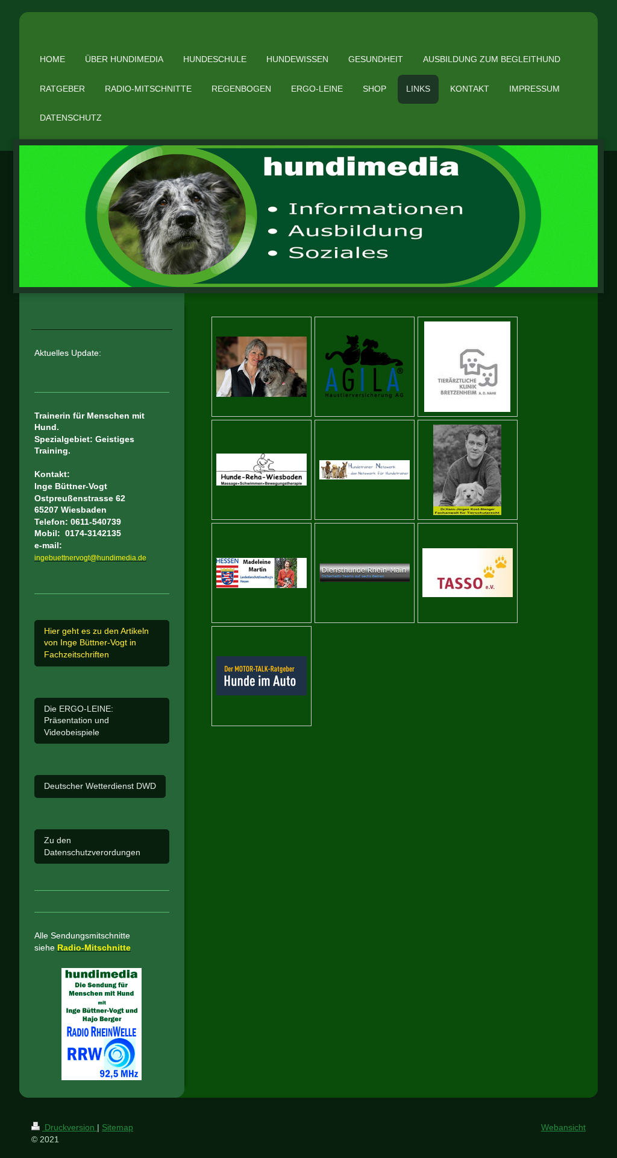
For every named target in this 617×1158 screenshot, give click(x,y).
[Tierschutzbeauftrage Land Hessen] (261, 573)
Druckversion (69, 1127)
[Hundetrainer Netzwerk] (364, 469)
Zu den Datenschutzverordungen (92, 846)
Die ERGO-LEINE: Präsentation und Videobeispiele (78, 720)
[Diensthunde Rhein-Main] (364, 572)
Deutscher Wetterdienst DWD (100, 786)
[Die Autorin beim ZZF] (261, 367)
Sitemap (117, 1127)
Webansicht (563, 1127)
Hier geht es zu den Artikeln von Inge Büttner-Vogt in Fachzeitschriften (96, 642)
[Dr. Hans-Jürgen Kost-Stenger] (467, 470)
